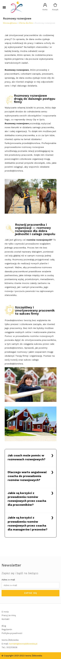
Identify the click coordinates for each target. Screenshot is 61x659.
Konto (45, 10)
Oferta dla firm (26, 23)
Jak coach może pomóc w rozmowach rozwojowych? (26, 457)
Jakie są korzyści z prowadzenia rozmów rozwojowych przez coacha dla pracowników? (27, 498)
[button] (4, 7)
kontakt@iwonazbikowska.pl (23, 644)
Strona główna (10, 23)
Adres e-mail (8, 579)
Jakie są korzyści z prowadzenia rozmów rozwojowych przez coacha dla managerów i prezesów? (27, 523)
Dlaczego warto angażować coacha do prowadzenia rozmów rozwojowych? (27, 476)
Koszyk (55, 10)
